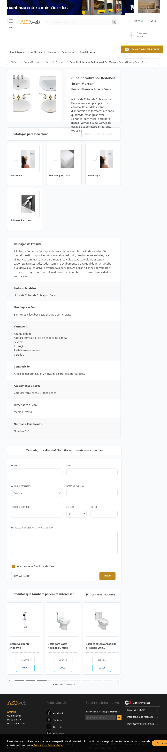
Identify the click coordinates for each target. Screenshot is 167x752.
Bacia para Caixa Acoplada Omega (58, 646)
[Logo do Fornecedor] (138, 20)
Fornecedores (68, 52)
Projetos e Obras (136, 709)
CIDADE (94, 507)
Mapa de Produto (16, 723)
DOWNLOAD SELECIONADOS (98, 133)
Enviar (107, 575)
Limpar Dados (22, 575)
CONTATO (25, 660)
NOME (14, 465)
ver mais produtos (103, 594)
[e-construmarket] (137, 702)
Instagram (58, 733)
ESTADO (70, 507)
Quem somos (14, 715)
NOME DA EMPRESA (75, 486)
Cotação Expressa (87, 52)
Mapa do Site (14, 719)
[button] (9, 680)
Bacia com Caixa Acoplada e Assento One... (101, 646)
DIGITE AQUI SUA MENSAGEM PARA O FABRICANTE (33, 527)
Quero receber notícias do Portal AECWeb (36, 566)
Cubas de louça (32, 62)
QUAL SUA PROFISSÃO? (21, 486)
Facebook (58, 713)
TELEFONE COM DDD (20, 507)
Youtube (57, 720)
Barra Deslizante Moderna (20, 646)
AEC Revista (36, 52)
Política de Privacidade (48, 745)
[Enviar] (119, 717)
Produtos (60, 62)
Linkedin (57, 727)
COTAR (25, 667)
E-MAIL (69, 465)
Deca (48, 62)
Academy (52, 52)
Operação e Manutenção (140, 723)
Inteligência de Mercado (140, 716)
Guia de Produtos (17, 52)
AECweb (15, 62)
